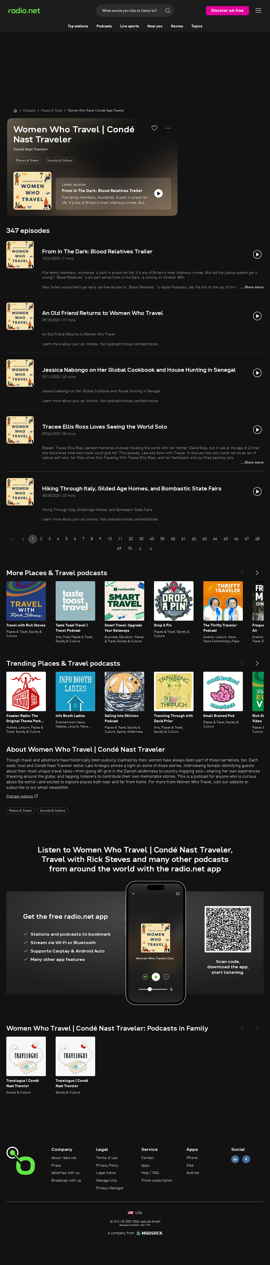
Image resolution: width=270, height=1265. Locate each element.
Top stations (78, 26)
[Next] (257, 570)
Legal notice (106, 1173)
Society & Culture (60, 160)
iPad (190, 1165)
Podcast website (19, 796)
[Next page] (140, 549)
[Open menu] (258, 10)
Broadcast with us (66, 1180)
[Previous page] (23, 539)
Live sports (129, 26)
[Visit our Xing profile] (246, 1159)
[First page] (12, 539)
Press (56, 1165)
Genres (177, 26)
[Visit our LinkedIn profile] (235, 1159)
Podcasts (104, 26)
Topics (196, 26)
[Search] (168, 10)
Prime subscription (156, 1180)
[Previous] (242, 570)
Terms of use (106, 1158)
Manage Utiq (106, 1180)
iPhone (191, 1158)
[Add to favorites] (154, 128)
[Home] (15, 110)
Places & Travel (27, 160)
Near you (154, 26)
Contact (147, 1158)
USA (138, 1213)
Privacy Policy (107, 1165)
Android (192, 1173)
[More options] (168, 128)
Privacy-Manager (110, 1188)
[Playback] (158, 193)
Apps (145, 1165)
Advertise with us (65, 1173)
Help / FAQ (150, 1173)
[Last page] (151, 549)
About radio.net (63, 1158)
